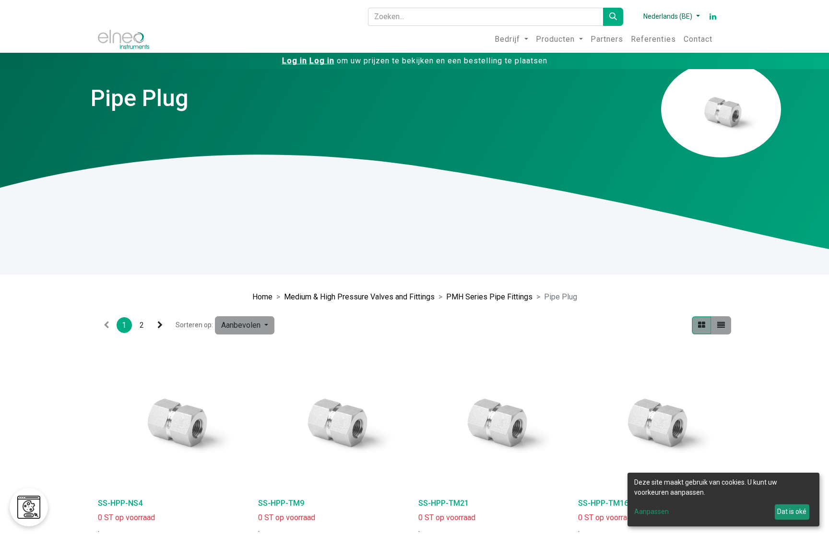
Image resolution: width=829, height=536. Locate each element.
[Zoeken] (613, 17)
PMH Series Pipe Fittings (489, 296)
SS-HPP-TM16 (603, 503)
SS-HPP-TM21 (443, 503)
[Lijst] (721, 325)
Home (262, 296)
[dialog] (723, 499)
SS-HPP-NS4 (120, 503)
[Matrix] (701, 325)
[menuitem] (511, 39)
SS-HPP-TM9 (281, 503)
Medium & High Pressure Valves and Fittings (359, 296)
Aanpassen (651, 511)
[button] (244, 325)
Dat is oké (791, 511)
